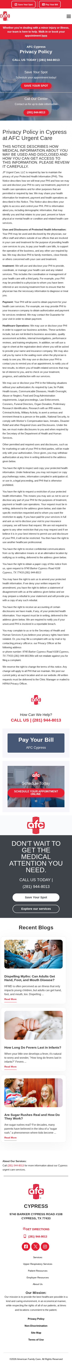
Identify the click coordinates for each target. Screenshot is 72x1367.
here (44, 35)
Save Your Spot (25, 4)
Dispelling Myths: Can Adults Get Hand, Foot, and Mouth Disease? (29, 978)
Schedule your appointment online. (36, 792)
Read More (10, 999)
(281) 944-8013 (49, 60)
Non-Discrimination (36, 1325)
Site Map (36, 1332)
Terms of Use (36, 1339)
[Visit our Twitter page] (35, 1246)
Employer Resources (38, 1277)
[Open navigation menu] (68, 16)
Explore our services (36, 908)
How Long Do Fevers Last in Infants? (32, 1047)
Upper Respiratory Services (37, 1264)
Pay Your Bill (51, 4)
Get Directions (37, 1229)
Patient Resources (37, 1270)
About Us (38, 1284)
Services (37, 1257)
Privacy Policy (36, 1318)
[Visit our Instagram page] (45, 1246)
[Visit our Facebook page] (26, 1246)
